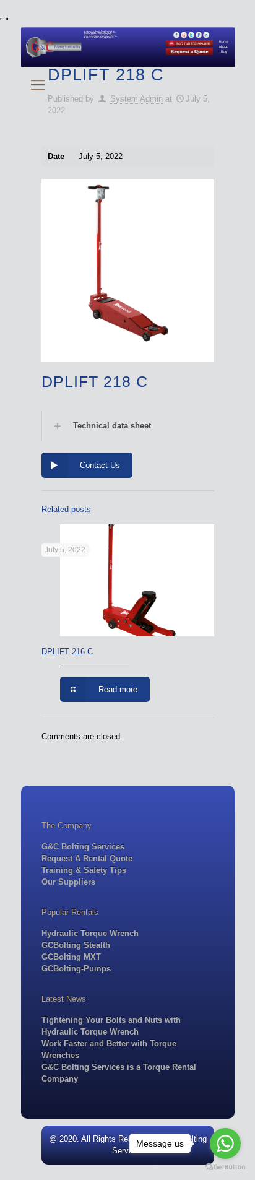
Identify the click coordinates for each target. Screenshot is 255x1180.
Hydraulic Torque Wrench (90, 933)
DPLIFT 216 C (67, 651)
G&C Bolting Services (82, 846)
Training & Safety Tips (83, 870)
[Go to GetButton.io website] (225, 1167)
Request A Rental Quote (86, 858)
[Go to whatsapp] (225, 1143)
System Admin (136, 98)
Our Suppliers (68, 882)
